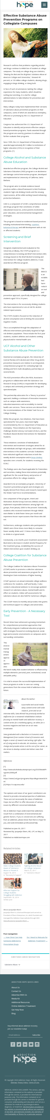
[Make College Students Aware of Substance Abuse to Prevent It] (12, 858)
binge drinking (36, 457)
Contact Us (16, 991)
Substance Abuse (11, 964)
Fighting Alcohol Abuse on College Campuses (32, 867)
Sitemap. (14, 1082)
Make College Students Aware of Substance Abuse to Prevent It (12, 868)
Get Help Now (18, 1009)
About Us (16, 987)
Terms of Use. (34, 1082)
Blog (14, 1013)
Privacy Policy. (23, 1082)
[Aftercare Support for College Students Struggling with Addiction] (12, 883)
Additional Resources (21, 1002)
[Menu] (44, 5)
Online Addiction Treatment (24, 1006)
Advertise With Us (19, 995)
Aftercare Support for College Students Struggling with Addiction (12, 892)
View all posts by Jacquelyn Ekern (16, 921)
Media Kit (16, 998)
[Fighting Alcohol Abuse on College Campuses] (33, 858)
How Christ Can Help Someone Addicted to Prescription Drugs (12, 940)
